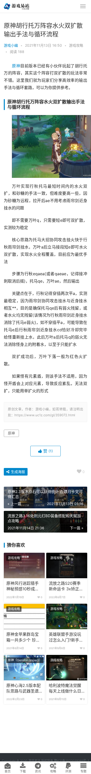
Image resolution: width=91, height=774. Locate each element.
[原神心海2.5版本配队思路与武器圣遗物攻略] (24, 667)
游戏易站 (34, 761)
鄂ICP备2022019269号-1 (71, 761)
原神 (16, 66)
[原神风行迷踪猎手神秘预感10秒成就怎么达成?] (24, 565)
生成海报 (17, 471)
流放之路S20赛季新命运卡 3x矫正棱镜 (66, 586)
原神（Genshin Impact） (25, 660)
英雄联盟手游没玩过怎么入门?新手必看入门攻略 (66, 637)
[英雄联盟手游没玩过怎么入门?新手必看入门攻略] (66, 616)
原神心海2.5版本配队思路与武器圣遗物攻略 (23, 688)
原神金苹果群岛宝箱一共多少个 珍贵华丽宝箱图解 (23, 637)
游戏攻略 (76, 45)
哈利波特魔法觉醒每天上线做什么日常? (65, 688)
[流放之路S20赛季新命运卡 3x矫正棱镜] (66, 565)
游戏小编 (11, 45)
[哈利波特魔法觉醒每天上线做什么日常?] (66, 667)
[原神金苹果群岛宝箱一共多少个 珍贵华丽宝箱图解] (24, 616)
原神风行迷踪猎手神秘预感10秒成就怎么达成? (22, 586)
